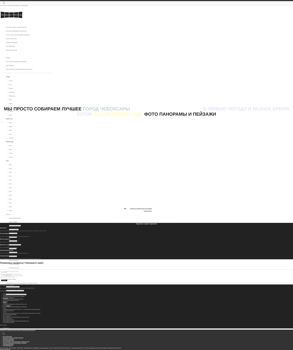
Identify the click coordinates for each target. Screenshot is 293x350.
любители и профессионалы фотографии (141, 208)
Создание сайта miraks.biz (28, 330)
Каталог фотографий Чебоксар (11, 300)
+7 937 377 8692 (23, 5)
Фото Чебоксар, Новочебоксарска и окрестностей (16, 317)
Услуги (5, 311)
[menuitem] (148, 336)
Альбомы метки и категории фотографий (13, 296)
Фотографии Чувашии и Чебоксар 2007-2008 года (16, 321)
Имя (2, 272)
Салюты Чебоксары (8, 310)
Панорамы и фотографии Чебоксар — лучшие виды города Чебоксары (21, 309)
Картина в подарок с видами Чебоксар (13, 298)
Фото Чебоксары (7, 318)
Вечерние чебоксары (8, 297)
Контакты (5, 301)
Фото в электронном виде (9, 314)
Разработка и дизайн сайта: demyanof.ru (10, 330)
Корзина (5, 302)
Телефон (4, 274)
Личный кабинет (7, 305)
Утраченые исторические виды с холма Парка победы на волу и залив (21, 313)
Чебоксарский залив (8, 322)
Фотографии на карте (8, 319)
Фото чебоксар (7, 315)
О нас (4, 308)
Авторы (8, 214)
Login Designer (7, 293)
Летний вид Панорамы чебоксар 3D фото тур (15, 304)
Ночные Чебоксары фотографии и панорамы (15, 306)
